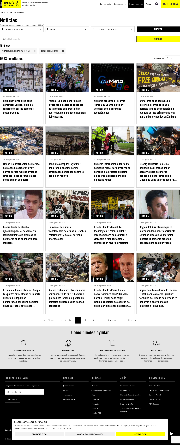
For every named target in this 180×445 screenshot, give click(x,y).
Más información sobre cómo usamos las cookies (52, 428)
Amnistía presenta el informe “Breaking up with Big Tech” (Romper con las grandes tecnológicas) (109, 106)
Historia (65, 390)
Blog (93, 395)
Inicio (2, 12)
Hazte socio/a (170, 4)
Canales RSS (96, 413)
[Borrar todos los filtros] (62, 51)
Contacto (8, 430)
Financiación (67, 395)
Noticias (94, 386)
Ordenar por (159, 58)
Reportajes (95, 399)
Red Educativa (154, 386)
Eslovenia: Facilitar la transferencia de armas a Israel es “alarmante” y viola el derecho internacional (67, 233)
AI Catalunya (154, 404)
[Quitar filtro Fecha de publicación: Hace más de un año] (34, 51)
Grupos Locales (155, 399)
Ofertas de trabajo (69, 399)
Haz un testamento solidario (130, 395)
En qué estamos (17, 12)
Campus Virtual (155, 395)
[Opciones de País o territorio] (40, 29)
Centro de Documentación (159, 390)
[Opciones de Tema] (85, 29)
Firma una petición (127, 386)
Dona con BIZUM (126, 404)
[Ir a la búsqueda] (156, 4)
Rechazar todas (39, 434)
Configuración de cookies (90, 434)
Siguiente (112, 320)
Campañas (95, 404)
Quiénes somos (68, 386)
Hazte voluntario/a (127, 399)
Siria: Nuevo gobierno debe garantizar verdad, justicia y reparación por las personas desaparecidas (18, 106)
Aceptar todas (140, 434)
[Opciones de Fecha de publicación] (131, 29)
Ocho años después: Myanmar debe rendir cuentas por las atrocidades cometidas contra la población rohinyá (66, 170)
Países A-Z (95, 408)
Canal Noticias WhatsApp (101, 390)
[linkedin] (171, 433)
